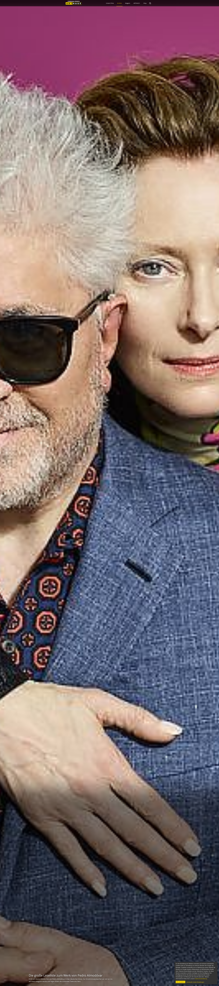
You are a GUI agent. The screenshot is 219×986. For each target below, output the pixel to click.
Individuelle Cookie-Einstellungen (195, 982)
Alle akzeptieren (180, 982)
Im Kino (119, 3)
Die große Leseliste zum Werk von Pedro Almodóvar (66, 975)
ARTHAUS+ (137, 3)
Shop (144, 3)
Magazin (127, 3)
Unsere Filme (110, 3)
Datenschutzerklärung (201, 978)
